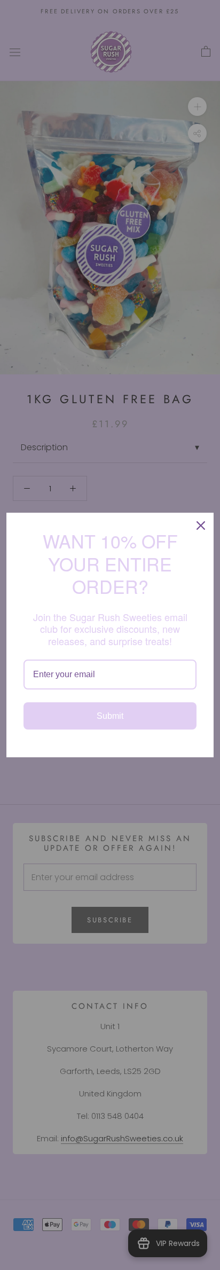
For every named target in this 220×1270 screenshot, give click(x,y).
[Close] (201, 525)
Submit (110, 715)
